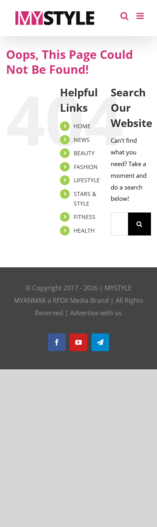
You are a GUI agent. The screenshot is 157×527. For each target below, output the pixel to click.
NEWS (82, 140)
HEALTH (84, 230)
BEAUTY (84, 153)
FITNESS (84, 217)
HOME (82, 126)
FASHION (86, 167)
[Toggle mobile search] (124, 16)
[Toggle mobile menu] (140, 16)
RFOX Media (71, 300)
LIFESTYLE (87, 180)
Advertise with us (96, 312)
